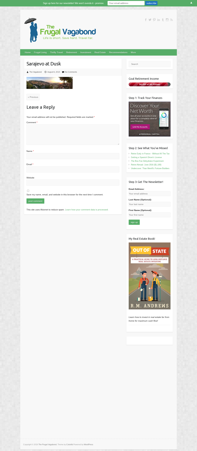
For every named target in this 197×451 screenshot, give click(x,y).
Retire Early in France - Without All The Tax (150, 153)
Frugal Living (40, 52)
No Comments (71, 72)
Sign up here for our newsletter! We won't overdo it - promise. (73, 3)
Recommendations (118, 52)
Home (28, 52)
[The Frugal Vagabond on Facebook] (146, 20)
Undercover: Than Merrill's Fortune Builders (150, 168)
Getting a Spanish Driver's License (146, 157)
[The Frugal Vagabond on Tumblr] (163, 20)
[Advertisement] (149, 368)
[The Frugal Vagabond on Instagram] (167, 20)
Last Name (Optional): (140, 199)
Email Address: (136, 189)
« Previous (33, 97)
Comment (31, 122)
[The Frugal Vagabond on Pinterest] (154, 20)
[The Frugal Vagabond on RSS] (171, 20)
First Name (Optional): (140, 210)
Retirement (71, 52)
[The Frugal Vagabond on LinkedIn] (159, 20)
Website (30, 177)
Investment (85, 52)
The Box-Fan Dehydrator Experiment (147, 161)
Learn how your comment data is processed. (87, 209)
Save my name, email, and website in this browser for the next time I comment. (64, 194)
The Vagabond (35, 72)
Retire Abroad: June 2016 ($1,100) (146, 165)
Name (30, 151)
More (133, 52)
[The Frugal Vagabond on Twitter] (150, 20)
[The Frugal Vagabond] (59, 30)
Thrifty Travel (56, 52)
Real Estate (100, 52)
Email (29, 164)
